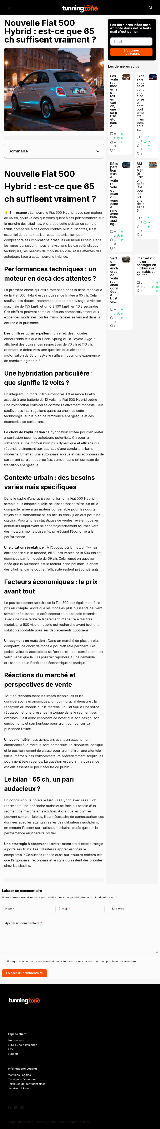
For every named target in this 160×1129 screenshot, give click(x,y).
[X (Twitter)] (15, 1107)
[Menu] (10, 7)
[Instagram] (22, 1107)
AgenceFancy (80, 1122)
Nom (10, 909)
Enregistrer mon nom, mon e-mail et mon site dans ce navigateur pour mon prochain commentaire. (71, 961)
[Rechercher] (150, 7)
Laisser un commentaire (24, 973)
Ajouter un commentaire (23, 923)
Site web (118, 909)
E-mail (64, 909)
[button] (98, 151)
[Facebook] (9, 1107)
